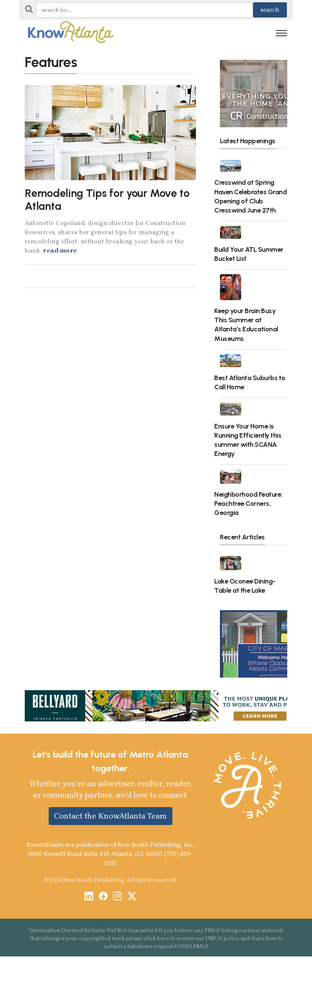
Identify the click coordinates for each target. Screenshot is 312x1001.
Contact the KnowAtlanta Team (110, 815)
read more (60, 250)
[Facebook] (103, 896)
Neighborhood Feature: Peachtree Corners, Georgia (248, 503)
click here (156, 938)
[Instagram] (117, 896)
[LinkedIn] (88, 896)
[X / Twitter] (131, 896)
